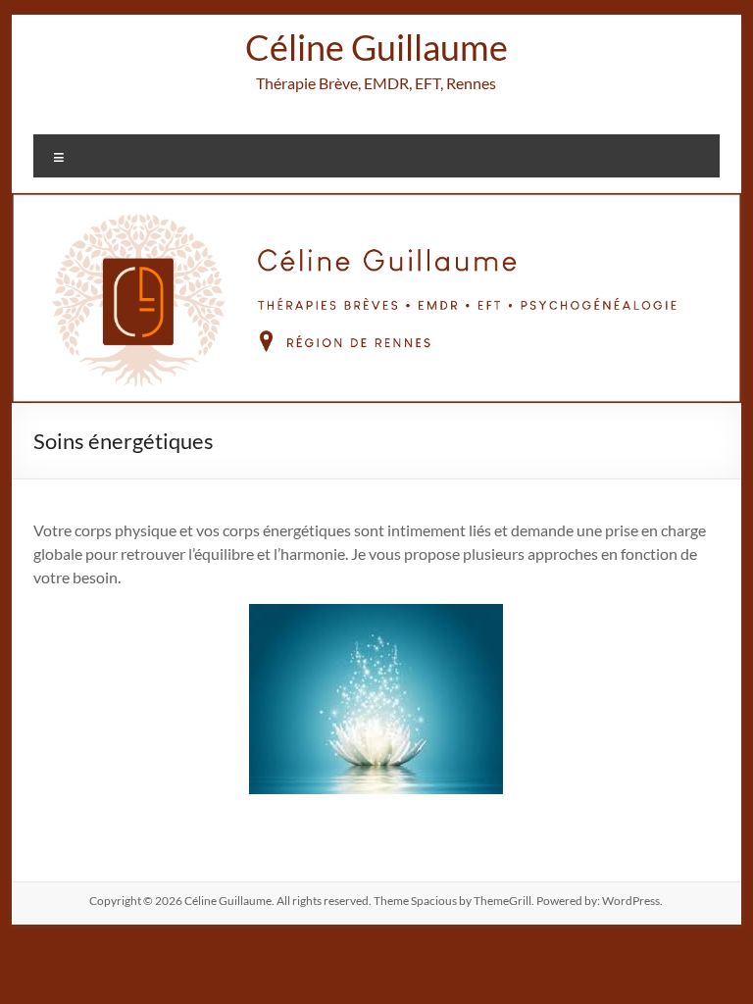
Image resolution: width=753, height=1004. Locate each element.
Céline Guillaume (376, 47)
